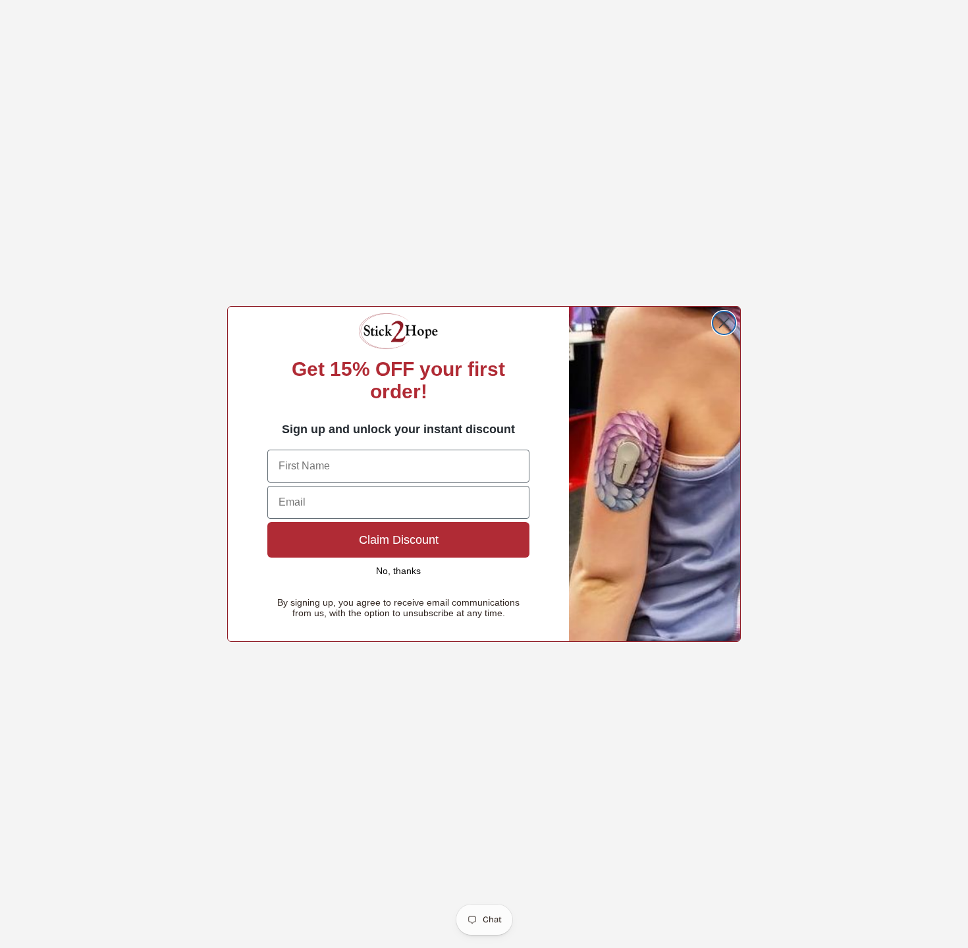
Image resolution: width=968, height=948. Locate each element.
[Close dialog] (724, 322)
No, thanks (398, 571)
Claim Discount (399, 539)
